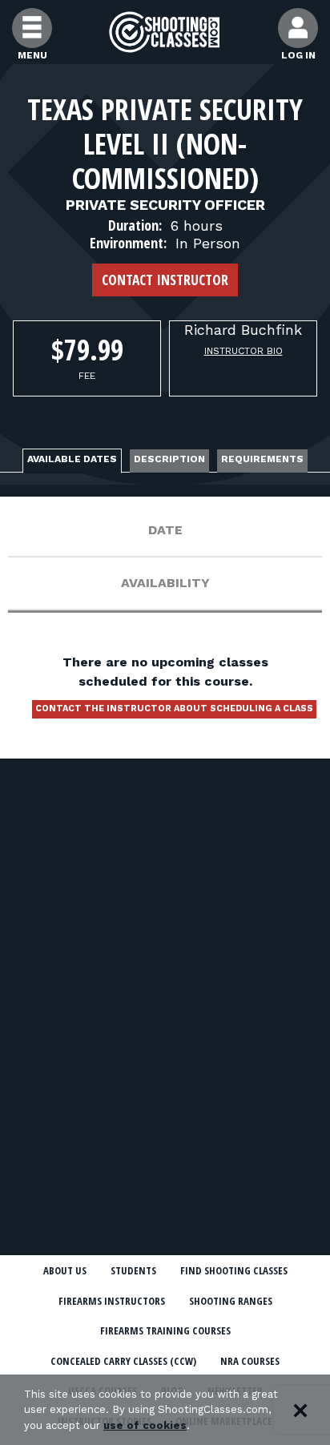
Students (133, 1270)
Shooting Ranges (230, 1301)
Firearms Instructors (111, 1301)
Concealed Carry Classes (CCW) (123, 1361)
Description (169, 459)
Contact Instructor (165, 279)
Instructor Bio (243, 350)
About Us (65, 1270)
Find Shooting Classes (234, 1270)
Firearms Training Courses (165, 1330)
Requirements (262, 459)
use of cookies (145, 1425)
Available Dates (72, 459)
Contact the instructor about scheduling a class (174, 708)
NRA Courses (250, 1361)
